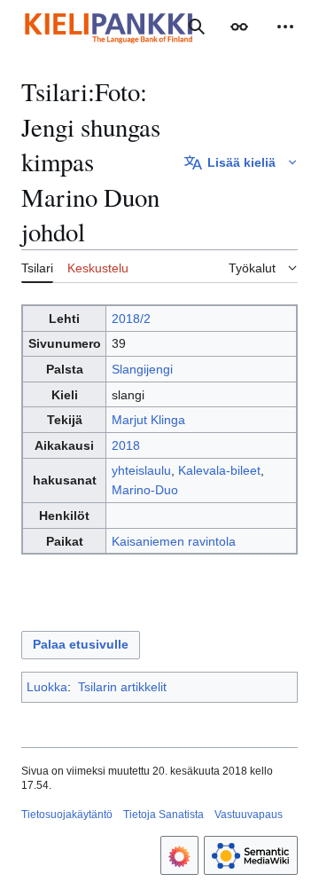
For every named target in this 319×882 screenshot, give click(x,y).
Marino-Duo (145, 490)
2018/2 (131, 318)
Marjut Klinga (148, 420)
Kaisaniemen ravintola (174, 541)
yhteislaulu (141, 470)
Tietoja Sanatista (163, 814)
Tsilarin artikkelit (122, 687)
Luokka (47, 687)
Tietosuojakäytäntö (67, 814)
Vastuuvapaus (248, 814)
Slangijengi (142, 369)
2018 (126, 445)
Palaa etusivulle (80, 644)
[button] (239, 26)
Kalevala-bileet (219, 470)
